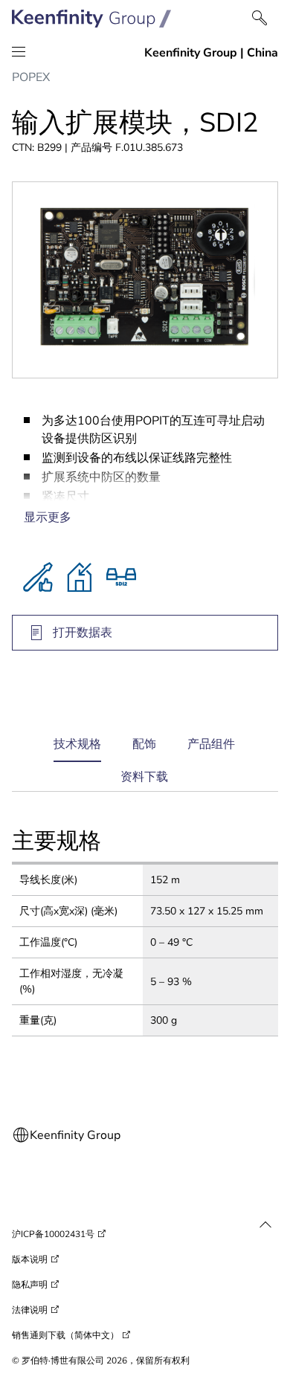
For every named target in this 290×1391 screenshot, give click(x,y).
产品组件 (211, 744)
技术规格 (77, 749)
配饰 (144, 744)
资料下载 (144, 777)
